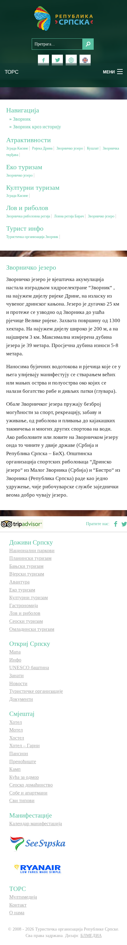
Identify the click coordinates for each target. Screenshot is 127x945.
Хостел (16, 737)
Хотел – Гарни (24, 745)
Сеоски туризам (26, 621)
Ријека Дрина (42, 148)
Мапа (15, 651)
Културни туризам (28, 597)
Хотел (15, 722)
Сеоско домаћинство (31, 784)
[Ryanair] (37, 868)
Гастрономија (23, 605)
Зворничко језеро (69, 148)
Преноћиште (22, 761)
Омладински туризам (31, 629)
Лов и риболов (24, 613)
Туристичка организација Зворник (32, 237)
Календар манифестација (35, 823)
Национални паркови (32, 550)
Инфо (15, 659)
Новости (18, 683)
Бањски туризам (26, 566)
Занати (16, 675)
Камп (15, 769)
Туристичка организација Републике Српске (63, 18)
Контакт (18, 905)
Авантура (19, 581)
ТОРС (11, 71)
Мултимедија (23, 897)
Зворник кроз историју (37, 126)
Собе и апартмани (28, 792)
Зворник (22, 119)
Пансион (18, 753)
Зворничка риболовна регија (28, 216)
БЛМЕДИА (91, 935)
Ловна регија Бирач (69, 216)
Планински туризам (30, 558)
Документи (21, 699)
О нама (16, 912)
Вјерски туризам (26, 573)
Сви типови (22, 800)
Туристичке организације (36, 691)
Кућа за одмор (24, 777)
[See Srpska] (37, 843)
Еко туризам (22, 589)
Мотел (16, 729)
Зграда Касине (17, 148)
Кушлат (93, 148)
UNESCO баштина (29, 667)
